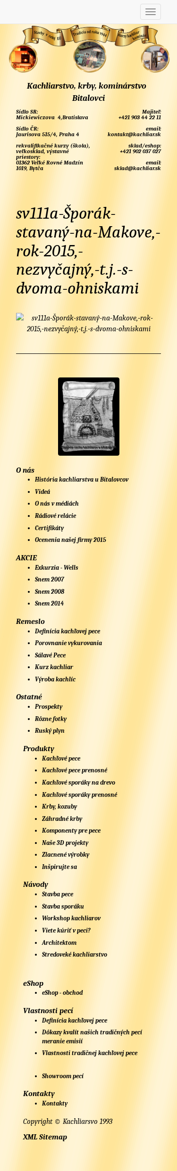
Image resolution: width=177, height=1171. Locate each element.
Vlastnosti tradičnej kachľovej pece (89, 1052)
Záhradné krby (62, 818)
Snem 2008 (49, 591)
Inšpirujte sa (59, 866)
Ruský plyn (50, 730)
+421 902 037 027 (139, 151)
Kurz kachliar (54, 667)
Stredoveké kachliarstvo (74, 954)
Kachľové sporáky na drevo (78, 782)
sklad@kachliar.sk (137, 168)
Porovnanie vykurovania (68, 643)
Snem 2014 (49, 603)
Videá (42, 491)
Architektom (59, 942)
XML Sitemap (45, 1137)
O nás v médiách (57, 503)
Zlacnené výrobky (65, 854)
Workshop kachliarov (71, 918)
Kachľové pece (61, 758)
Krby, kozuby (59, 806)
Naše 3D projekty (65, 842)
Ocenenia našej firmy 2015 (70, 539)
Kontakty (54, 1103)
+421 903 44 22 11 (139, 117)
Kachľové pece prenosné (74, 770)
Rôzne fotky (51, 718)
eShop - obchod (62, 992)
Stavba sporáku (63, 906)
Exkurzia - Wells (56, 567)
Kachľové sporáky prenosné (79, 794)
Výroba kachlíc (55, 679)
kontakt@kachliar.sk (133, 134)
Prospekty (48, 706)
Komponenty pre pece (71, 830)
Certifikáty (49, 528)
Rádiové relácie (55, 515)
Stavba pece (57, 894)
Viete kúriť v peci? (66, 930)
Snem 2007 (49, 579)
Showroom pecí (63, 1076)
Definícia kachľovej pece (67, 631)
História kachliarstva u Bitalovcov (81, 479)
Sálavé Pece (50, 655)
